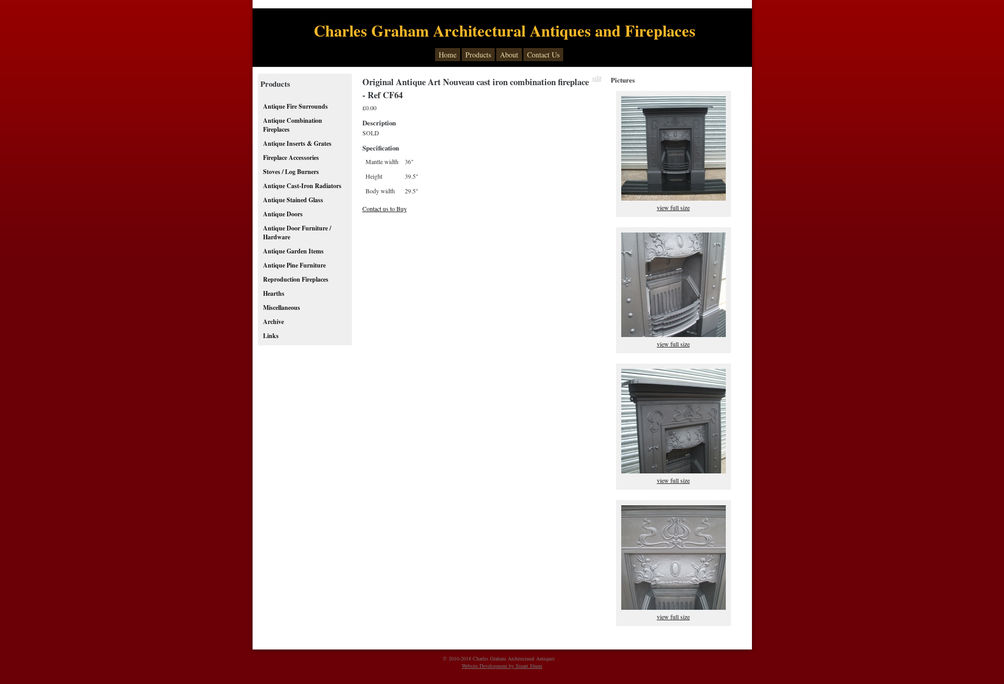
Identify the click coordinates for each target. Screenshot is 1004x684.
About (509, 55)
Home (448, 55)
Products (478, 55)
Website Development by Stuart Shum (502, 665)
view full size (673, 207)
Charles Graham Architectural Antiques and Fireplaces (504, 30)
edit (596, 78)
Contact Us (543, 55)
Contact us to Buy (384, 208)
